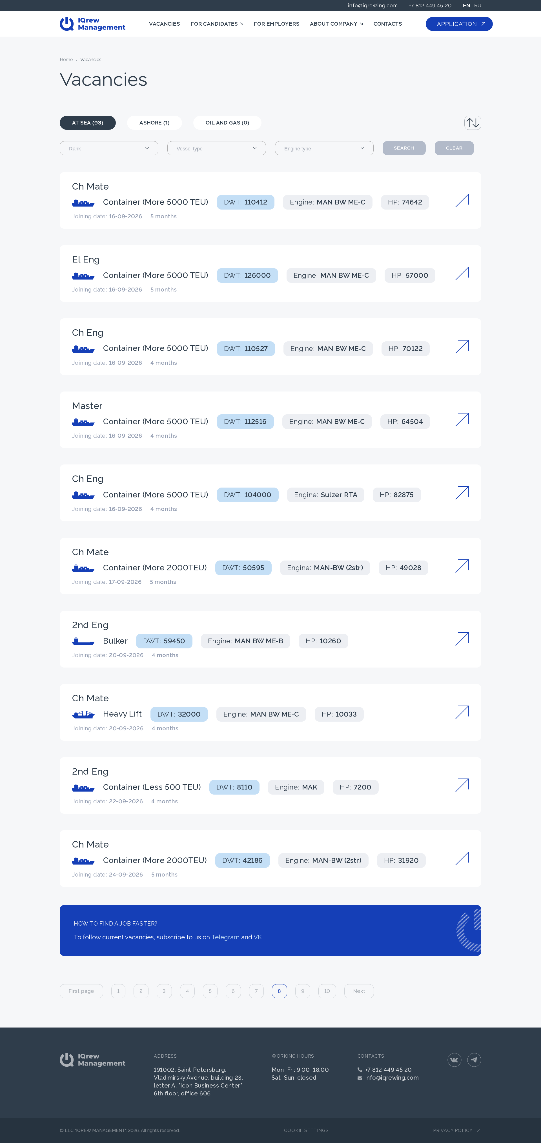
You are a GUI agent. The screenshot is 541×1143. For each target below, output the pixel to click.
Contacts (388, 24)
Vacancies (164, 24)
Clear (454, 148)
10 (327, 991)
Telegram (225, 937)
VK (258, 937)
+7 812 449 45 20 (430, 5)
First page (81, 991)
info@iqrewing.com (373, 5)
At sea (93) (87, 122)
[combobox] (449, 123)
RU (477, 6)
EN (466, 6)
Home (66, 59)
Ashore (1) (154, 122)
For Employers (277, 24)
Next (359, 991)
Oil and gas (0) (227, 122)
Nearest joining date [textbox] (448, 122)
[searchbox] (114, 148)
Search (404, 148)
